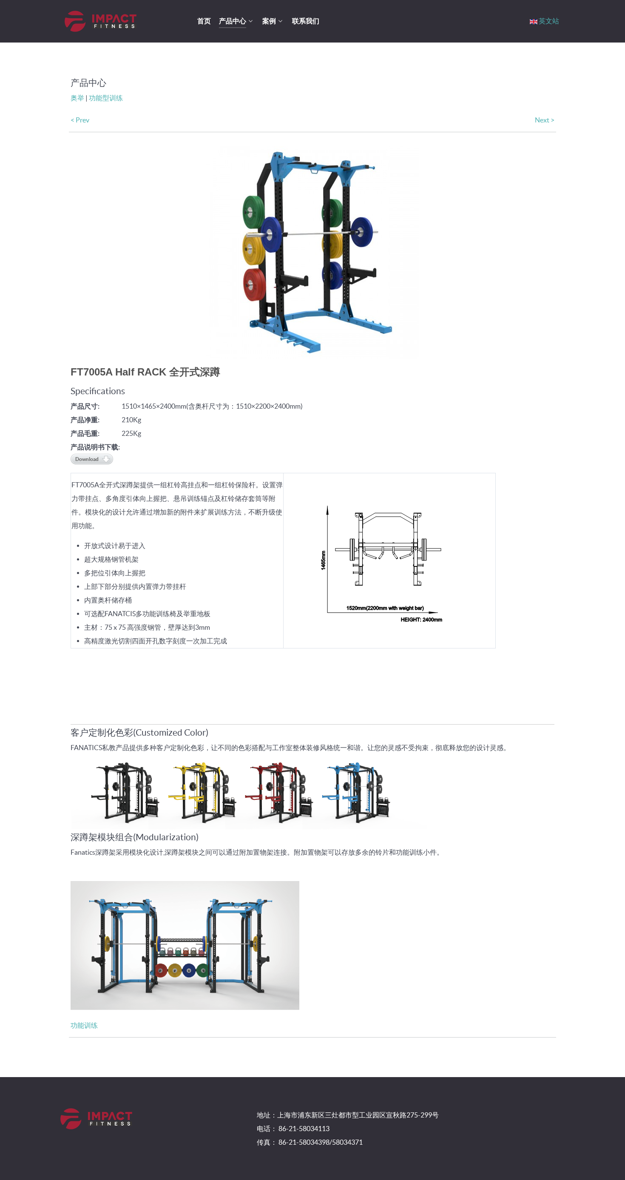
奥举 (77, 98)
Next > (544, 120)
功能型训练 (106, 98)
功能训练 (84, 1025)
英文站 (549, 21)
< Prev (80, 120)
